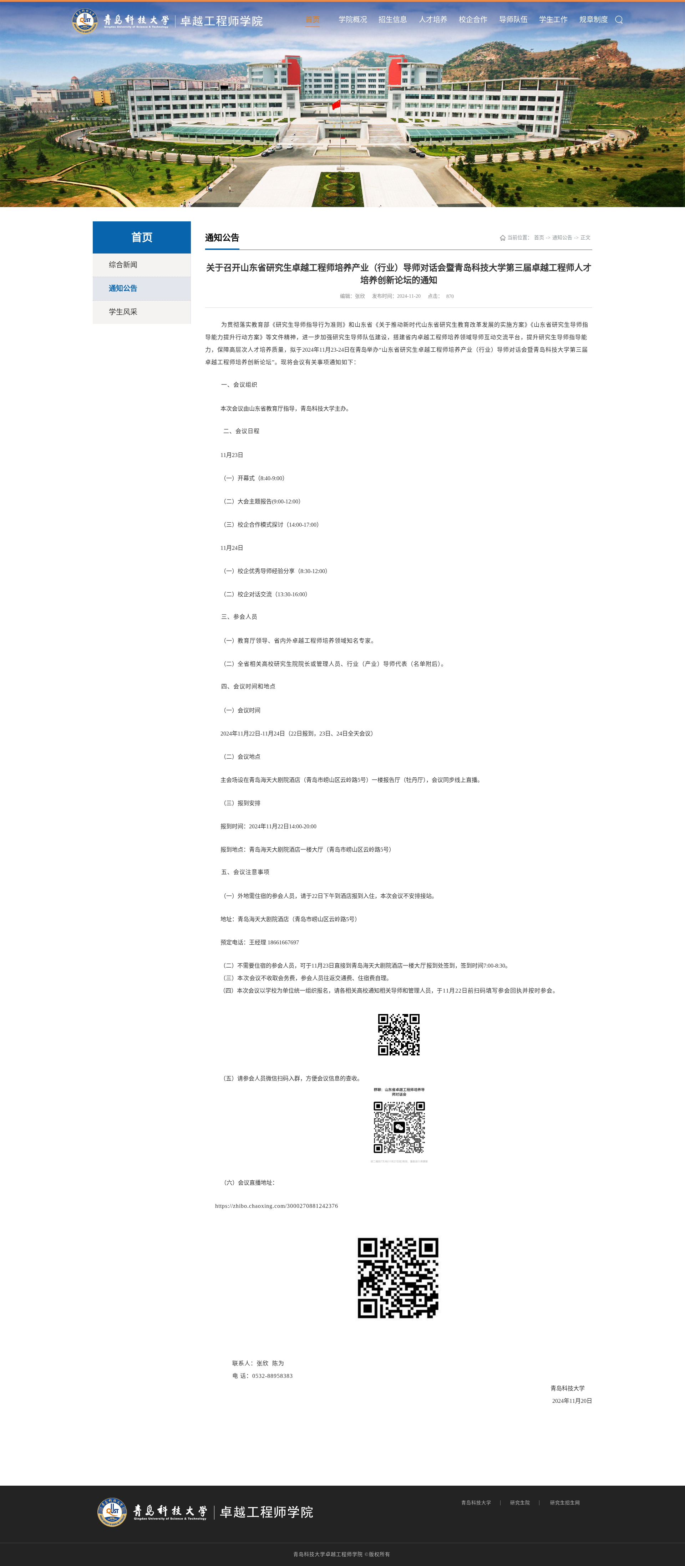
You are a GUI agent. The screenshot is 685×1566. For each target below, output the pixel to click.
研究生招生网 (566, 1502)
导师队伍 (513, 20)
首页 (312, 20)
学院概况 (353, 20)
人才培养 (433, 20)
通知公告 (123, 288)
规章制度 (593, 20)
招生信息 (393, 20)
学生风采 (123, 312)
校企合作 (473, 20)
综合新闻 (123, 265)
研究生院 (521, 1502)
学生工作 (553, 20)
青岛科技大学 (477, 1502)
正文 (585, 237)
